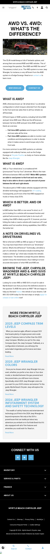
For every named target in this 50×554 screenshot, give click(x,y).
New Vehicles (15, 88)
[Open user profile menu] (42, 7)
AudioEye (40, 519)
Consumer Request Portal (18, 525)
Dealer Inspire (39, 534)
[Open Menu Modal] (3, 7)
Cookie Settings (35, 525)
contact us (37, 75)
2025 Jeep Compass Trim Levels (24, 325)
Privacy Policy (29, 519)
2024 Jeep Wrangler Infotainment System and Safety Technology (24, 403)
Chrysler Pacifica (18, 155)
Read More (9, 356)
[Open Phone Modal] (33, 7)
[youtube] (24, 457)
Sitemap (20, 519)
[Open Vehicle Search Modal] (47, 7)
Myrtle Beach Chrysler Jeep (31, 530)
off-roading (36, 191)
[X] (31, 457)
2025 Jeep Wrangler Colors (21, 363)
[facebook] (18, 457)
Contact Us (34, 88)
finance (19, 292)
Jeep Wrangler (14, 158)
